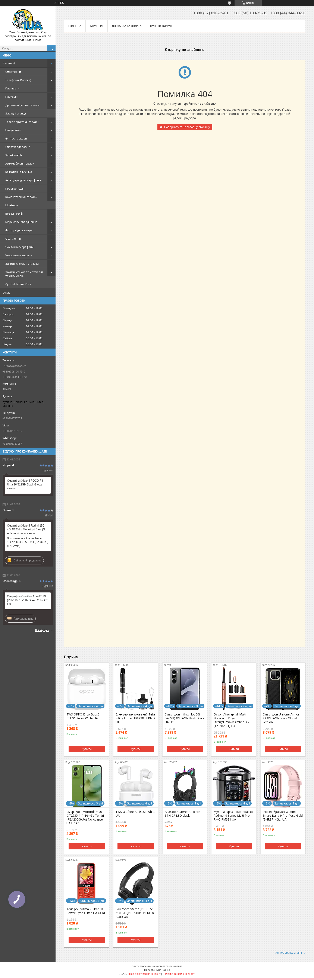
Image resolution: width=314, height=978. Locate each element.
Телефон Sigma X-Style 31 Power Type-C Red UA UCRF (86, 911)
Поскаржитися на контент (145, 973)
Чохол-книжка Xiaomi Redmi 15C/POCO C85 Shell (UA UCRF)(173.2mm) (27, 542)
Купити (87, 749)
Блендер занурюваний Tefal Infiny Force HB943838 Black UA (136, 718)
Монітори (11, 205)
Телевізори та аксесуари (22, 122)
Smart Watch (13, 155)
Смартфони (13, 72)
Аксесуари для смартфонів (23, 180)
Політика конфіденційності (179, 973)
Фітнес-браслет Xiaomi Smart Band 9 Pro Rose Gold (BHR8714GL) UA (283, 815)
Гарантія (96, 26)
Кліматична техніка (18, 172)
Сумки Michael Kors (18, 284)
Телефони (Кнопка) (18, 80)
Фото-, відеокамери (18, 230)
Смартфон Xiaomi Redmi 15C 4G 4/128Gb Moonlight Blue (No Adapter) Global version (26, 529)
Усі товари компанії (288, 952)
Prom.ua (177, 966)
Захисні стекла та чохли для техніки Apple (24, 274)
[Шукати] (51, 48)
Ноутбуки (11, 97)
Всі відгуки (42, 630)
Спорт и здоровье (17, 147)
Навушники (13, 130)
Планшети (12, 88)
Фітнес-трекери (16, 138)
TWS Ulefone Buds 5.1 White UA (135, 814)
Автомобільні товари (19, 163)
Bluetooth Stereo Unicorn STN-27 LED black (182, 814)
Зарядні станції (15, 113)
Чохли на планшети (18, 255)
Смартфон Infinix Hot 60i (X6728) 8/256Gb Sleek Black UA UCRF (184, 718)
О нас (6, 292)
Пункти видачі (161, 26)
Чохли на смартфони (19, 247)
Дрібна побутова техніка (22, 105)
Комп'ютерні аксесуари (21, 197)
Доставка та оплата (126, 26)
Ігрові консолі (14, 188)
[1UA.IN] (27, 19)
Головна (74, 26)
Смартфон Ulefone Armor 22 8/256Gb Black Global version (281, 718)
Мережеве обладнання (21, 222)
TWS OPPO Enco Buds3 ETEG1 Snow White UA (83, 716)
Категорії (9, 63)
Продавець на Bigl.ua (157, 970)
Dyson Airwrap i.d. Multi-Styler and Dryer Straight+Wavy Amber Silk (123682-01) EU (231, 720)
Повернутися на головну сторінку (187, 127)
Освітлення (13, 238)
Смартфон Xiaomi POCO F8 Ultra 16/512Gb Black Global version (25, 484)
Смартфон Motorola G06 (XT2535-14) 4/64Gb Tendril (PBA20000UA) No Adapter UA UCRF (85, 817)
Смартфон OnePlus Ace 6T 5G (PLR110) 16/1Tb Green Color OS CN (27, 600)
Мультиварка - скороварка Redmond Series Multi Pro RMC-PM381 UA (233, 815)
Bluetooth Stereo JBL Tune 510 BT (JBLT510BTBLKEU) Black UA (135, 913)
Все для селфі (14, 213)
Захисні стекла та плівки (22, 264)
